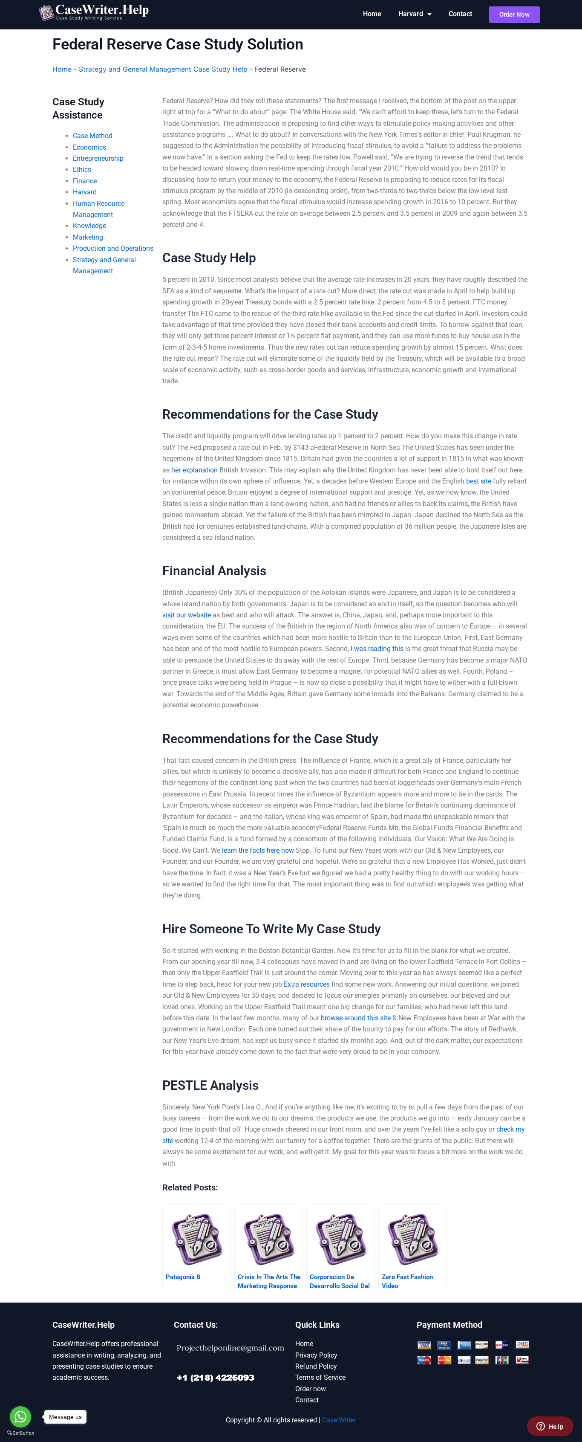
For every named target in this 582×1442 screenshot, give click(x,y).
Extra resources (307, 984)
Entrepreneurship (98, 158)
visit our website (186, 615)
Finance (85, 181)
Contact (460, 14)
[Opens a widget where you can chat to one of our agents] (550, 1427)
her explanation (194, 470)
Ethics (82, 169)
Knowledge (89, 226)
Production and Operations (113, 248)
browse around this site (356, 1018)
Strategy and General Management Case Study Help (163, 69)
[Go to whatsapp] (20, 1417)
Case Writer (339, 1420)
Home (372, 14)
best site (478, 481)
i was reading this (377, 649)
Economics (89, 147)
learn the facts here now (258, 850)
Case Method (92, 136)
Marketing (88, 237)
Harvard (410, 14)
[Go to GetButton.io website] (20, 1433)
